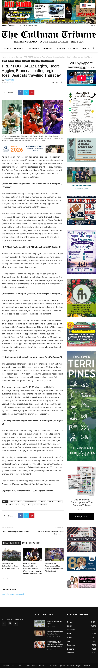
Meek (43, 61)
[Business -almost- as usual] (39, 623)
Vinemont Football (40, 505)
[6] (49, 11)
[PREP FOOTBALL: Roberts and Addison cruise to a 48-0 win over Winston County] (54, 554)
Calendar (70, 666)
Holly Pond (26, 61)
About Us (86, 666)
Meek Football (14, 505)
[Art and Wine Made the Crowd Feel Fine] (39, 633)
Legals (78, 666)
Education (42, 666)
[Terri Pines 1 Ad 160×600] (81, 406)
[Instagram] (91, 25)
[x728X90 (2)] (33, 149)
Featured (42, 502)
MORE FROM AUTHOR (31, 543)
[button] (93, 48)
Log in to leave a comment (13, 594)
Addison (48, 560)
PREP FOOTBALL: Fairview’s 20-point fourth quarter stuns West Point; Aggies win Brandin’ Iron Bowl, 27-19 (32, 568)
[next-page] (7, 578)
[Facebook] (89, 25)
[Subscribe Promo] (81, 539)
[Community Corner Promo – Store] (81, 334)
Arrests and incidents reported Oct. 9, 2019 (51, 532)
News (33, 61)
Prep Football (26, 505)
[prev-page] (3, 578)
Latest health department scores (15, 531)
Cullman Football (15, 502)
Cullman (19, 57)
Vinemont (50, 61)
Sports (11, 57)
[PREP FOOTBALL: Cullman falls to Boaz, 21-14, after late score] (11, 554)
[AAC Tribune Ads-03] (81, 149)
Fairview (18, 61)
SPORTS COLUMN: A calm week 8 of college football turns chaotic (55, 644)
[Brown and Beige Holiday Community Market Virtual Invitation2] (81, 112)
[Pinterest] (31, 92)
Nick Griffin (9, 80)
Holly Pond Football (54, 502)
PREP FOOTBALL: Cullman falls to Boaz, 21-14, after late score (10, 565)
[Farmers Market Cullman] (81, 298)
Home (4, 57)
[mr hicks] (81, 582)
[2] (81, 179)
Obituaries (53, 666)
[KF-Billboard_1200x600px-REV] (81, 563)
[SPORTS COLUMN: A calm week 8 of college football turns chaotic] (39, 644)
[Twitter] (94, 25)
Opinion (62, 666)
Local (38, 61)
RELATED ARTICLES (11, 543)
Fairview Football (30, 502)
